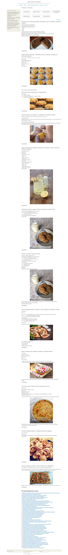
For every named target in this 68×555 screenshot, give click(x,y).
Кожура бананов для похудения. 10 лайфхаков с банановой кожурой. (38, 115)
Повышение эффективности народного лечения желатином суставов (35, 528)
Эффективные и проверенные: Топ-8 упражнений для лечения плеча (35, 522)
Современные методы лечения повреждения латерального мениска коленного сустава (37, 501)
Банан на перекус (26, 16)
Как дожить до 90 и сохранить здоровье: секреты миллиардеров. (33, 496)
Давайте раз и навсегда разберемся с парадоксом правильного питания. (34, 497)
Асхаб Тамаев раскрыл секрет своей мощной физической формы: (34, 526)
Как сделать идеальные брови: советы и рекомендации (32, 516)
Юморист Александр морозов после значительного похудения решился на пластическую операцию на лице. (41, 492)
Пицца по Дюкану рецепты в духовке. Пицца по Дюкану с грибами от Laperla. (41, 309)
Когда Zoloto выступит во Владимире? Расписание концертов (33, 510)
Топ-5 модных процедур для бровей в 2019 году (31, 517)
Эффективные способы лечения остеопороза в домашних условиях (34, 527)
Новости (25, 5)
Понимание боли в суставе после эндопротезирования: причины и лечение (36, 533)
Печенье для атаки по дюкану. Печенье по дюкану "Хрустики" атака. (38, 209)
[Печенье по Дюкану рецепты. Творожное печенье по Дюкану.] (41, 449)
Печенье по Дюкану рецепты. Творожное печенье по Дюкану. (37, 431)
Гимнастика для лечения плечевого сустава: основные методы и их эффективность (37, 520)
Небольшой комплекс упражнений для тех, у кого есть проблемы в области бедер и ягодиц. (13, 24)
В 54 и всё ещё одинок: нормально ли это (30, 506)
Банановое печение (46, 11)
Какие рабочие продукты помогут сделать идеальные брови (33, 514)
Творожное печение (36, 16)
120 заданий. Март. (26, 523)
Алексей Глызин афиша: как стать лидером (30, 536)
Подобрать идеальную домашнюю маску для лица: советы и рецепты (35, 542)
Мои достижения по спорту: (27, 518)
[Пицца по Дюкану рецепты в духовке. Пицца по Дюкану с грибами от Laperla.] (41, 332)
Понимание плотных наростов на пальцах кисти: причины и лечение (34, 537)
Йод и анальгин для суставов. (12, 20)
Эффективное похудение (33, 5)
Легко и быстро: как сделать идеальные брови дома (31, 519)
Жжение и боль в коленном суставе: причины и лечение (32, 545)
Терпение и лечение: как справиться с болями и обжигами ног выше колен (35, 544)
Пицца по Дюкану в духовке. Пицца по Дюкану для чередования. (38, 466)
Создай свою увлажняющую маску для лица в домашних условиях (34, 539)
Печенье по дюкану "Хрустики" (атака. (31, 253)
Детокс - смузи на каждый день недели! (29, 499)
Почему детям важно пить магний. (28, 535)
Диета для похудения (34, 2)
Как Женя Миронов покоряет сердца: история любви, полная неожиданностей (36, 505)
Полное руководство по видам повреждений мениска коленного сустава (35, 503)
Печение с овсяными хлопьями (56, 12)
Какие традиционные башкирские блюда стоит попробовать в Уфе (34, 504)
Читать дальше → (24, 50)
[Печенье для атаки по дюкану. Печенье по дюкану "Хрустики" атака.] (41, 233)
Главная (21, 5)
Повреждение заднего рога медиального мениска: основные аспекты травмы (35, 500)
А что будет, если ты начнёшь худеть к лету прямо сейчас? (33, 534)
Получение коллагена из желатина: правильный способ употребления (35, 530)
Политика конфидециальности (26, 552)
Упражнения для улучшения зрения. (29, 509)
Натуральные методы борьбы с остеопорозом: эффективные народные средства (37, 524)
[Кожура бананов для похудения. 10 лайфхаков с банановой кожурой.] (41, 134)
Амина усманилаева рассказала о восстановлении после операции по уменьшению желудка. (39, 511)
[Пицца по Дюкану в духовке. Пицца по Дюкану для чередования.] (41, 477)
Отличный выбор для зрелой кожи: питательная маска (32, 541)
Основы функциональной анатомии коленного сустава (32, 508)
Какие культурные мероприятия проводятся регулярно (32, 515)
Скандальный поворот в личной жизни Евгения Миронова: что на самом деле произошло (38, 507)
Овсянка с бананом (36, 11)
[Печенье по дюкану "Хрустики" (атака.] (41, 285)
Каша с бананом (26, 11)
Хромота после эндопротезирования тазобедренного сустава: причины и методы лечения (38, 532)
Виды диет (41, 5)
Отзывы (46, 5)
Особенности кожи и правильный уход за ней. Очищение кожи (33, 547)
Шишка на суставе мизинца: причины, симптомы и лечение (33, 538)
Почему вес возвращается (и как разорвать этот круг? (31, 494)
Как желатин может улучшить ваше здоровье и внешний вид (33, 529)
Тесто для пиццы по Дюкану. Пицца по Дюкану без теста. (36, 386)
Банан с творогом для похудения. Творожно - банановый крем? (37, 351)
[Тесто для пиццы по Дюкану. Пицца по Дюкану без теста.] (41, 410)
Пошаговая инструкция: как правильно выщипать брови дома (33, 513)
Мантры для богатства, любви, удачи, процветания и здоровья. (33, 498)
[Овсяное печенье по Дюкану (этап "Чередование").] (41, 104)
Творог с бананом (46, 16)
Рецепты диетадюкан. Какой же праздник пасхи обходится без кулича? (34, 495)
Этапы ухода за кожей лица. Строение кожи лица (31, 546)
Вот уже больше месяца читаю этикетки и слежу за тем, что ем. (33, 525)
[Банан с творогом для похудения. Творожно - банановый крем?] (41, 370)
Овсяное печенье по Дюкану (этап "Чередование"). (34, 92)
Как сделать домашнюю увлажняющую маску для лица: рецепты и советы (35, 543)
